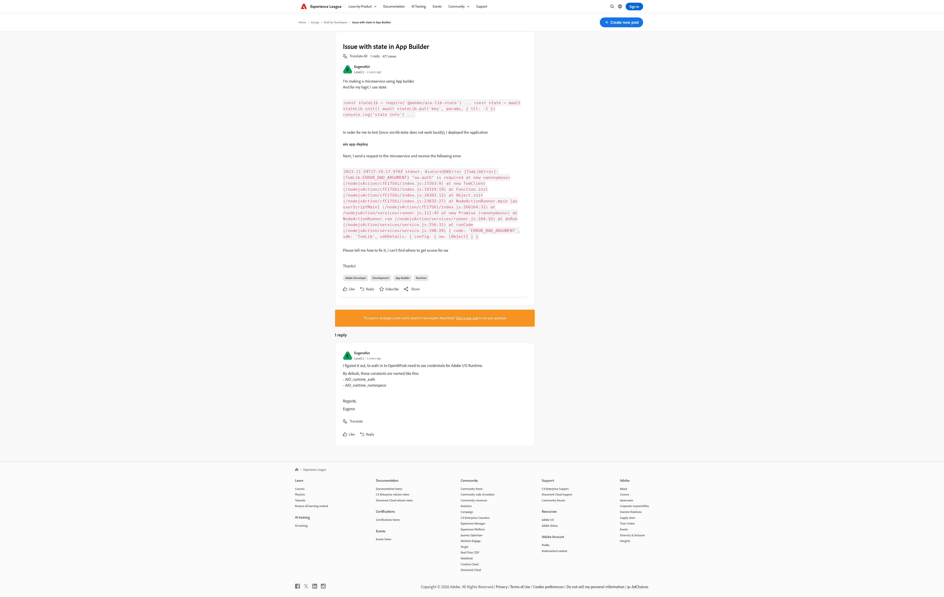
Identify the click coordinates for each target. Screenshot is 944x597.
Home (302, 22)
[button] (621, 22)
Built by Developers (336, 22)
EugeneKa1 (362, 66)
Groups (315, 22)
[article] (433, 394)
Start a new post (467, 318)
